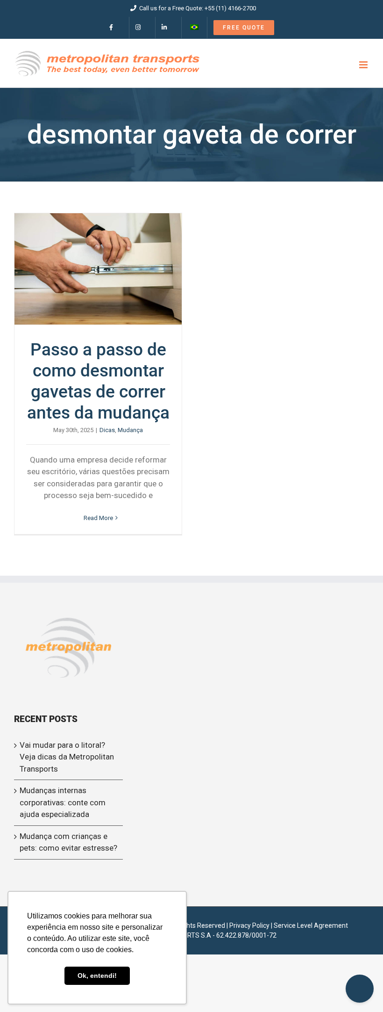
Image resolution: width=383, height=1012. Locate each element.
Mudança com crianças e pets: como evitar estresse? (68, 842)
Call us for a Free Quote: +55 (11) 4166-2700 (197, 8)
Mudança (130, 430)
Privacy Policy (249, 925)
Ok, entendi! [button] (97, 975)
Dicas (107, 430)
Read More (98, 517)
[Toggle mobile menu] (364, 65)
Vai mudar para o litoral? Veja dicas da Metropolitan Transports (67, 756)
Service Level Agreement (311, 925)
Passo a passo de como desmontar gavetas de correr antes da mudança (98, 269)
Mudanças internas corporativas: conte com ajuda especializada (63, 802)
